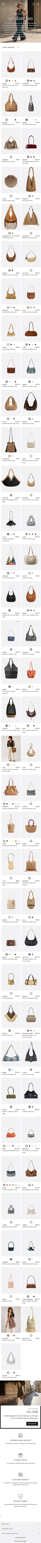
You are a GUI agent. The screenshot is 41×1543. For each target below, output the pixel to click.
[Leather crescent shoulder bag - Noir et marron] (9, 80)
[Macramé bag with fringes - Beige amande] (32, 878)
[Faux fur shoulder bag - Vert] (13, 1185)
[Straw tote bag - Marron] (32, 196)
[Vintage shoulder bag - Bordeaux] (34, 80)
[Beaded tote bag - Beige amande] (9, 120)
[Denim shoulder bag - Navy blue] (29, 381)
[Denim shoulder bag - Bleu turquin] (11, 649)
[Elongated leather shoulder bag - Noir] (34, 157)
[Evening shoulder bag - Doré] (32, 1259)
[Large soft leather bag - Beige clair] (16, 804)
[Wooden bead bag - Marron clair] (35, 120)
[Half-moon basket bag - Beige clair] (31, 841)
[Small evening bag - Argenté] (14, 344)
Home (16, 14)
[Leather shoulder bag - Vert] (34, 307)
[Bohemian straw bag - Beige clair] (31, 233)
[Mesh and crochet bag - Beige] (32, 686)
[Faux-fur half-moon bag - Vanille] (31, 495)
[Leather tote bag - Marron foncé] (32, 1107)
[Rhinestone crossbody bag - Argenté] (26, 1146)
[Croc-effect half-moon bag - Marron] (28, 725)
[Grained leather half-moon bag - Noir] (29, 954)
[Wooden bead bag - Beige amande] (32, 120)
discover (32, 1423)
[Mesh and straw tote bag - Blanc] (12, 725)
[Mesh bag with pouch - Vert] (16, 841)
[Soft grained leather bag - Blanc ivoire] (16, 1146)
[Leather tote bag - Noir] (29, 1107)
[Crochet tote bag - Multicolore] (8, 573)
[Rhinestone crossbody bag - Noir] (29, 1146)
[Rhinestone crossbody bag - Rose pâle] (35, 1146)
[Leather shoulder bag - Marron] (31, 307)
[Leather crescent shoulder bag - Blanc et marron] (12, 80)
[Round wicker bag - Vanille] (11, 196)
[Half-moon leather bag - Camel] (28, 610)
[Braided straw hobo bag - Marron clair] (8, 419)
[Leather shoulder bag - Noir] (15, 381)
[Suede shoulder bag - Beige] (32, 344)
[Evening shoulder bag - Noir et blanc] (29, 1259)
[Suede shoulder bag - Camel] (11, 307)
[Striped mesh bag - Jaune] (11, 1335)
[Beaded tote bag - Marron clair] (6, 120)
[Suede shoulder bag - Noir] (29, 344)
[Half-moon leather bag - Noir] (31, 610)
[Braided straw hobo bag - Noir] (14, 419)
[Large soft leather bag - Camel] (4, 804)
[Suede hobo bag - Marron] (29, 419)
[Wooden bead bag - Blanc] (29, 120)
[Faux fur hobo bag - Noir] (35, 534)
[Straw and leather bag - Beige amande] (31, 993)
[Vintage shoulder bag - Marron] (28, 80)
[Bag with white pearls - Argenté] (11, 1222)
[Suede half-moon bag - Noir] (12, 270)
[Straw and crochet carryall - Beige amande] (12, 686)
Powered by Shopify (20, 1541)
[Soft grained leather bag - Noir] (13, 1146)
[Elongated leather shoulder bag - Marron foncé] (31, 157)
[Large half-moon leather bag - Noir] (9, 610)
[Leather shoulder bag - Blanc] (12, 381)
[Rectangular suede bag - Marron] (32, 1185)
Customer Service (10, 1533)
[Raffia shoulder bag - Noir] (32, 917)
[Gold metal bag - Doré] (11, 993)
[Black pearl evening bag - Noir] (11, 1259)
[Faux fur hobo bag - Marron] (29, 534)
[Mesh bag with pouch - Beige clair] (4, 841)
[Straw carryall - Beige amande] (31, 1335)
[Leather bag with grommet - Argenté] (11, 534)
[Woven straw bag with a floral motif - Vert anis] (14, 765)
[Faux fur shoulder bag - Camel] (16, 1185)
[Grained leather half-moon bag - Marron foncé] (32, 954)
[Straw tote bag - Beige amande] (12, 1030)
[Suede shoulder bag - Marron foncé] (14, 307)
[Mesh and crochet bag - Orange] (29, 686)
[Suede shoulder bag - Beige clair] (8, 307)
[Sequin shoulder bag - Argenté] (8, 1372)
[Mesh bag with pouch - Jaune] (13, 841)
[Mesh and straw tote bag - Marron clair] (9, 725)
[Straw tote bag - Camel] (29, 196)
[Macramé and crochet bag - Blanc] (31, 456)
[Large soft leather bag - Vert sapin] (13, 804)
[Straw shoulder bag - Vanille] (31, 765)
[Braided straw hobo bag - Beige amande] (11, 419)
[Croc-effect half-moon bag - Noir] (34, 725)
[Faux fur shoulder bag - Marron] (10, 1185)
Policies (5, 1524)
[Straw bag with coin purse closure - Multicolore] (28, 1030)
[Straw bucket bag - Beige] (12, 456)
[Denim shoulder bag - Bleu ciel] (12, 1069)
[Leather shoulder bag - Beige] (9, 381)
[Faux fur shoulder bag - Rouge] (7, 1185)
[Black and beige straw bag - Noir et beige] (11, 495)
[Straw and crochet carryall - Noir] (9, 686)
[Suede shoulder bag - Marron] (26, 344)
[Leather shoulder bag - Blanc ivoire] (12, 954)
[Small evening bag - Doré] (8, 344)
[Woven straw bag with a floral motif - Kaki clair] (11, 765)
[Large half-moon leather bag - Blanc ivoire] (12, 610)
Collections (22, 14)
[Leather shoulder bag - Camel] (28, 307)
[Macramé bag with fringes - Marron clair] (29, 878)
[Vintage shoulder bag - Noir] (31, 80)
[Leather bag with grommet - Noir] (8, 534)
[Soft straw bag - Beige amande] (29, 573)
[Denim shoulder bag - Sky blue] (32, 381)
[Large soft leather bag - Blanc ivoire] (10, 804)
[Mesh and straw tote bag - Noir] (6, 725)
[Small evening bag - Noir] (11, 344)
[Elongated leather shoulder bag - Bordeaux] (28, 157)
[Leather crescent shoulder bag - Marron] (15, 80)
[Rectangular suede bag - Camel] (29, 1185)
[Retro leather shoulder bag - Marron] (28, 1296)
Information (7, 1529)
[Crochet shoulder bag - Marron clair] (12, 917)
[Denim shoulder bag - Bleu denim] (9, 1069)
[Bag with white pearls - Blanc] (31, 1222)
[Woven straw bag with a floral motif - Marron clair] (8, 765)
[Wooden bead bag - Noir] (26, 120)
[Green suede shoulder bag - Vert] (11, 1107)
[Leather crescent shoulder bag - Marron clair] (6, 80)
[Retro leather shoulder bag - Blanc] (31, 1296)
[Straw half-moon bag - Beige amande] (31, 270)
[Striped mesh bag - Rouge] (8, 1335)
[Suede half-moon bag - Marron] (9, 270)
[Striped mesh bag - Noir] (14, 1335)
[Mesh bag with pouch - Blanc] (10, 841)
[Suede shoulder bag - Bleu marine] (35, 344)
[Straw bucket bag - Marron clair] (9, 456)
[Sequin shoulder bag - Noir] (14, 1372)
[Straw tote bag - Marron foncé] (9, 1030)
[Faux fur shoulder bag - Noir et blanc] (4, 1185)
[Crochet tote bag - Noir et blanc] (14, 573)
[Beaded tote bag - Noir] (15, 120)
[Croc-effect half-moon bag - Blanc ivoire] (31, 725)
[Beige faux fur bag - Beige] (11, 157)
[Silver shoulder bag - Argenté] (31, 804)
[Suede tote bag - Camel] (9, 233)
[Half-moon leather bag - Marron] (34, 610)
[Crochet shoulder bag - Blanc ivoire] (9, 917)
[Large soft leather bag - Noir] (7, 804)
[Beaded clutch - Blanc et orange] (11, 1296)
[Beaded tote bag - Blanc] (12, 120)
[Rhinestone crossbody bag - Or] (32, 1146)
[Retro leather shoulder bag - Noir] (34, 1296)
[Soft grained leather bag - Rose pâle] (7, 1146)
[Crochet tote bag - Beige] (11, 573)
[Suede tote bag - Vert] (12, 233)
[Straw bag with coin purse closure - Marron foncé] (31, 1030)
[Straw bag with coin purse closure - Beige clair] (34, 1030)
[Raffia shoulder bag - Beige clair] (29, 917)
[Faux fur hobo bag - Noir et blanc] (26, 534)
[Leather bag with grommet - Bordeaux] (14, 534)
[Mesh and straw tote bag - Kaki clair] (15, 725)
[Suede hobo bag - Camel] (32, 419)
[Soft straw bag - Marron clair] (32, 573)
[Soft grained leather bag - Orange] (4, 1146)
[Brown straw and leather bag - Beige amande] (11, 878)
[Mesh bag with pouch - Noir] (7, 841)
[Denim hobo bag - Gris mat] (31, 649)
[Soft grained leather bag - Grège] (10, 1146)
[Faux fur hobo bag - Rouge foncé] (32, 534)
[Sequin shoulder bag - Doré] (11, 1372)
